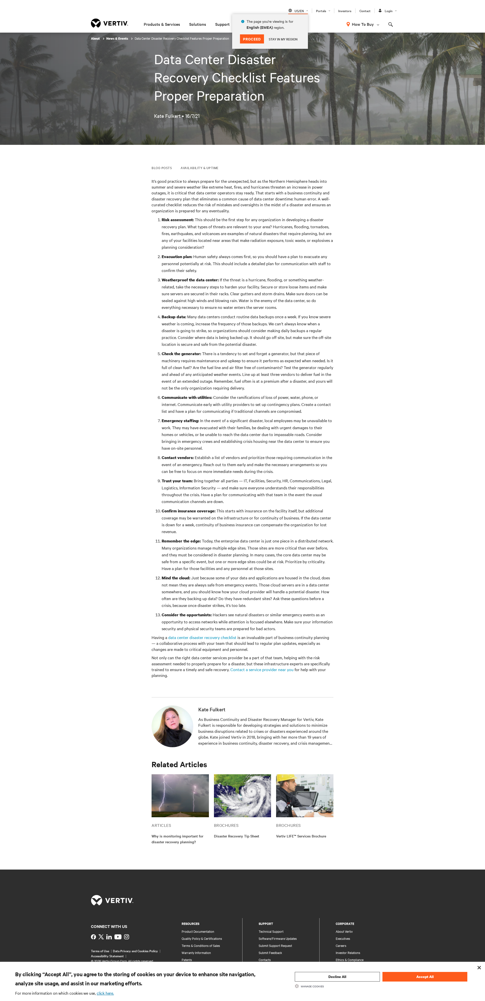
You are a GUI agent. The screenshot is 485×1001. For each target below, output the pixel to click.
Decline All (337, 976)
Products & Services (162, 24)
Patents (187, 959)
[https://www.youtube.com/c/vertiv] (118, 936)
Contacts (265, 959)
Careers (341, 945)
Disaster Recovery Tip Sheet (236, 835)
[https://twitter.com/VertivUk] (101, 936)
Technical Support (271, 931)
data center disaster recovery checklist (202, 637)
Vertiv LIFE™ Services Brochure (301, 835)
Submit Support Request (275, 945)
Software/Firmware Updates (278, 938)
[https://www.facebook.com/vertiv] (93, 936)
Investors (344, 10)
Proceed (252, 38)
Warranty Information (196, 952)
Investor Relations (348, 952)
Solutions (197, 24)
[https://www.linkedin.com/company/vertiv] (109, 936)
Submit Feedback (270, 952)
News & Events (117, 38)
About (96, 38)
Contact (365, 10)
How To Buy (363, 24)
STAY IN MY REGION (283, 39)
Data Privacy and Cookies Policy (135, 950)
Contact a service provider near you (262, 669)
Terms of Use (100, 950)
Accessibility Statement (107, 955)
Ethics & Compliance (349, 959)
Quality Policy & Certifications (202, 938)
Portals (321, 10)
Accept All (425, 976)
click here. (105, 993)
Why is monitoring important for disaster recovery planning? (177, 838)
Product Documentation (198, 931)
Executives (343, 938)
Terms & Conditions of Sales (201, 945)
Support (222, 24)
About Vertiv (344, 931)
